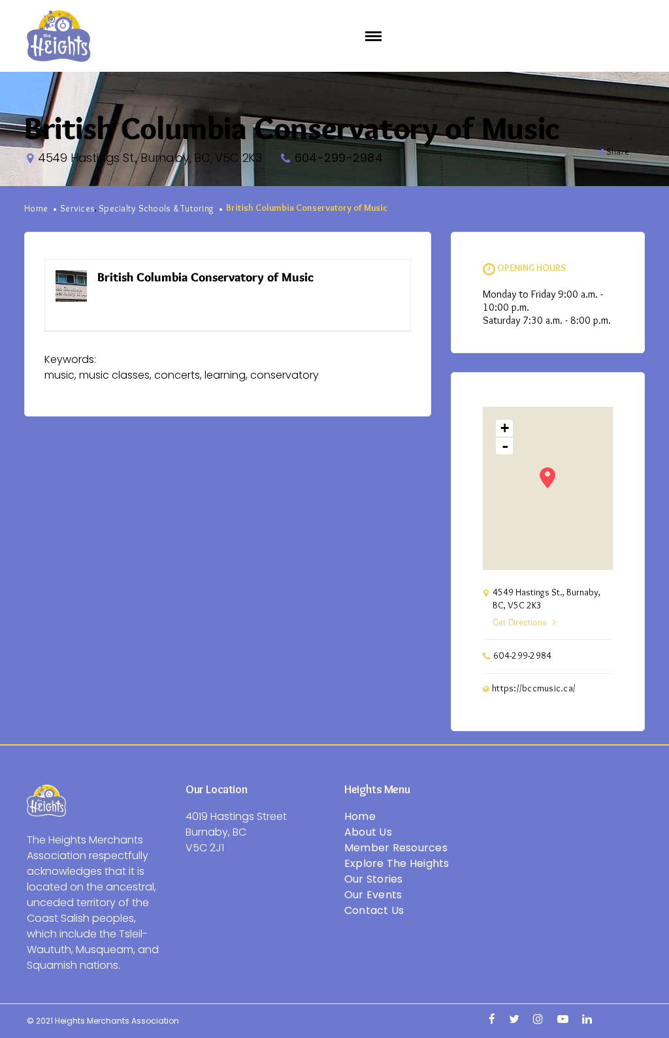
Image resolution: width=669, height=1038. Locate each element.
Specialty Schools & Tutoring (156, 209)
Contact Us (374, 910)
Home (36, 209)
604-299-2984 (339, 157)
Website (381, 278)
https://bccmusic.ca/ (534, 689)
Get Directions (519, 623)
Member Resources (396, 847)
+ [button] (504, 428)
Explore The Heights (396, 863)
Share (617, 152)
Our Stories (373, 879)
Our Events (373, 894)
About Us (368, 832)
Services (77, 209)
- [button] (505, 445)
